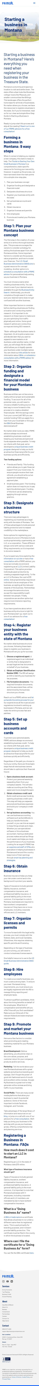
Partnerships (6, 1314)
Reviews (4, 1309)
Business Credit (6, 1294)
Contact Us (5, 1318)
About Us (5, 1307)
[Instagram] (3, 1281)
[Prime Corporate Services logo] (8, 3)
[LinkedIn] (12, 1281)
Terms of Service (16, 1377)
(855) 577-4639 (6, 1329)
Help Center (5, 1321)
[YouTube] (7, 1281)
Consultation (6, 1311)
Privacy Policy (6, 1379)
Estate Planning (6, 1296)
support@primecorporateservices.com (13, 1331)
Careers (4, 1316)
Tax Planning (6, 1292)
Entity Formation (7, 1290)
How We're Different (7, 1305)
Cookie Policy (26, 1377)
